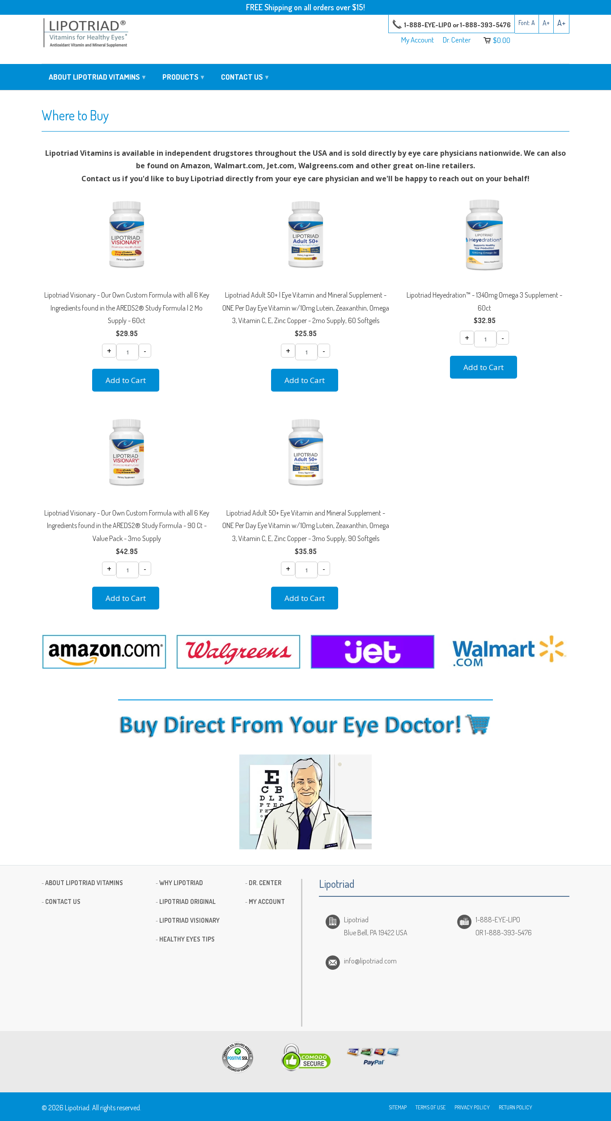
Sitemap (398, 1107)
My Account (417, 40)
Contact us (244, 76)
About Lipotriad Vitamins (97, 76)
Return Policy (515, 1107)
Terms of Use (431, 1107)
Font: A (526, 22)
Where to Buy (75, 115)
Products (183, 76)
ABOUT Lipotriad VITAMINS (84, 883)
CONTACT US (63, 901)
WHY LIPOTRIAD (181, 883)
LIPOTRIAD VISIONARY (189, 920)
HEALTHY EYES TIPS (187, 939)
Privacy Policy (472, 1107)
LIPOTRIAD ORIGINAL (187, 901)
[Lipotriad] (86, 34)
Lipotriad (77, 1107)
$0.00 (501, 40)
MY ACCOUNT (267, 901)
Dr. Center (457, 40)
